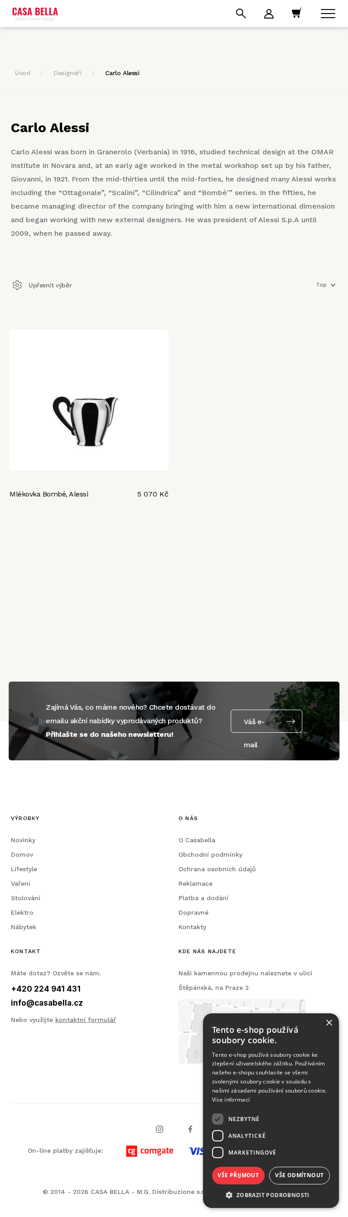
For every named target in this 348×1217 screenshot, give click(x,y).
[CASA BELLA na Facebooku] (190, 1128)
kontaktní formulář (85, 1019)
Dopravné (193, 912)
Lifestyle (24, 869)
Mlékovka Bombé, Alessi (49, 494)
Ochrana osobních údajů (217, 869)
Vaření (20, 883)
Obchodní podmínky (210, 854)
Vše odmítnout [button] (299, 1175)
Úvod (22, 72)
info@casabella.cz (47, 1002)
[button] (271, 1194)
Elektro (22, 912)
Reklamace (196, 883)
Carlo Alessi (122, 72)
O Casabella (197, 840)
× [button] (328, 1023)
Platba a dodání (203, 898)
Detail (22, 523)
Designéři (67, 72)
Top (321, 285)
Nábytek (23, 927)
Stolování (25, 898)
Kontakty (192, 927)
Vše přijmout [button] (238, 1175)
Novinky (23, 840)
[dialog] (271, 1110)
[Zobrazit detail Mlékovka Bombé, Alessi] (89, 400)
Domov (22, 854)
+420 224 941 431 (46, 988)
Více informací (231, 1099)
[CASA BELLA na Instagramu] (159, 1128)
